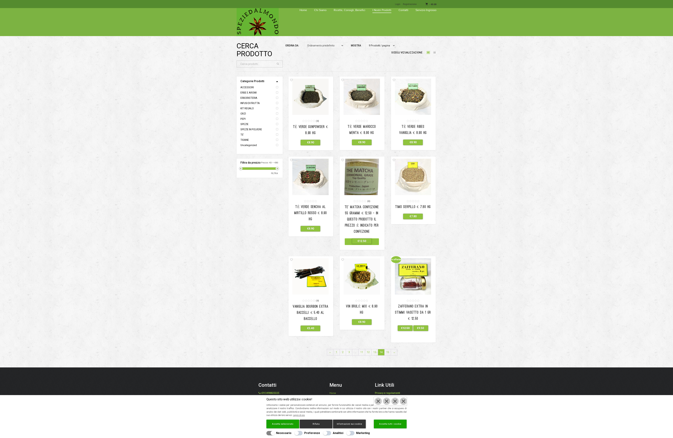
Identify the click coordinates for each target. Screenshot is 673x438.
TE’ (242, 134)
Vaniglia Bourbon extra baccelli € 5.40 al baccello (310, 313)
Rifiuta (316, 424)
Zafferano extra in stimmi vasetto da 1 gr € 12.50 (413, 313)
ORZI (243, 113)
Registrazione (410, 4)
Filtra (274, 173)
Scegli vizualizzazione (406, 52)
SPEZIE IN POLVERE (251, 129)
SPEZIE (244, 124)
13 (374, 352)
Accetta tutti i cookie (390, 424)
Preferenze (312, 433)
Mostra (356, 45)
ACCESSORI (247, 87)
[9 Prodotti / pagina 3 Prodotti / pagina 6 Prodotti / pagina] (382, 45)
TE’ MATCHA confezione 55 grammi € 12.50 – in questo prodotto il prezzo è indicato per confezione (362, 219)
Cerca (278, 63)
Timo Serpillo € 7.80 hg (413, 207)
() (317, 121)
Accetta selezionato (282, 424)
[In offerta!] (413, 276)
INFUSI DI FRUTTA (250, 103)
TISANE (244, 140)
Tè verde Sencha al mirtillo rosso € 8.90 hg (310, 213)
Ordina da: (292, 45)
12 (368, 352)
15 (387, 352)
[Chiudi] (390, 401)
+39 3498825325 (269, 393)
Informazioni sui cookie (349, 424)
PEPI (243, 119)
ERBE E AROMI (248, 92)
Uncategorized (248, 145)
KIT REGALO (247, 108)
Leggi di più (299, 415)
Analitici (338, 433)
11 (361, 352)
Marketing (363, 433)
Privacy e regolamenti (387, 393)
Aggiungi (308, 142)
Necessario (283, 433)
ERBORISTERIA (248, 97)
